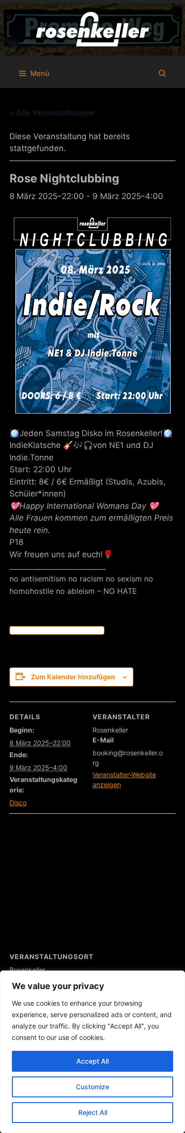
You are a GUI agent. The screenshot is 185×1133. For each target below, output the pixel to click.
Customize (92, 1087)
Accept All (92, 1061)
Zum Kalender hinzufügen (73, 677)
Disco (18, 803)
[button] (162, 73)
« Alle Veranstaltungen (51, 112)
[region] (92, 1052)
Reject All (92, 1112)
